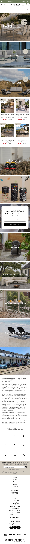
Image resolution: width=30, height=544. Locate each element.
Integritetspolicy (15, 481)
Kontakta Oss (15, 483)
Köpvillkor (15, 484)
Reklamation (15, 486)
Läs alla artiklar (15, 492)
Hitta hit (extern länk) (15, 506)
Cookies (15, 479)
